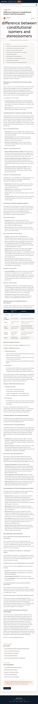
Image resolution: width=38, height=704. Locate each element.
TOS (28, 701)
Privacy (25, 701)
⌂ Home (19, 1)
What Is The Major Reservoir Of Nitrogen (11, 653)
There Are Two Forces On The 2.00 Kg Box (11, 676)
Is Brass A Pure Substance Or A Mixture (11, 669)
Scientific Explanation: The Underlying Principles (14, 56)
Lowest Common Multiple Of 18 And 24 (10, 655)
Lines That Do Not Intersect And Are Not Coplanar (12, 667)
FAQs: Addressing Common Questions (12, 60)
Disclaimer (21, 701)
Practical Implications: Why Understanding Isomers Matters (15, 58)
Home (10, 701)
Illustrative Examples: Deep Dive (11, 54)
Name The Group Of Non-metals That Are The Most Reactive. (15, 658)
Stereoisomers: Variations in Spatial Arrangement (14, 50)
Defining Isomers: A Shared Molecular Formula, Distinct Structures (16, 46)
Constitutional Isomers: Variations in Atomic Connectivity (15, 48)
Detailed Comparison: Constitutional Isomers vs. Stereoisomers (16, 52)
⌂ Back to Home (7, 688)
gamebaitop (4, 1)
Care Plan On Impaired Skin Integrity (10, 674)
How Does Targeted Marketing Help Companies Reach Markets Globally (16, 648)
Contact (17, 701)
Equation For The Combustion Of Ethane (11, 672)
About (13, 701)
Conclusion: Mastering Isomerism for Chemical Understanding (16, 62)
